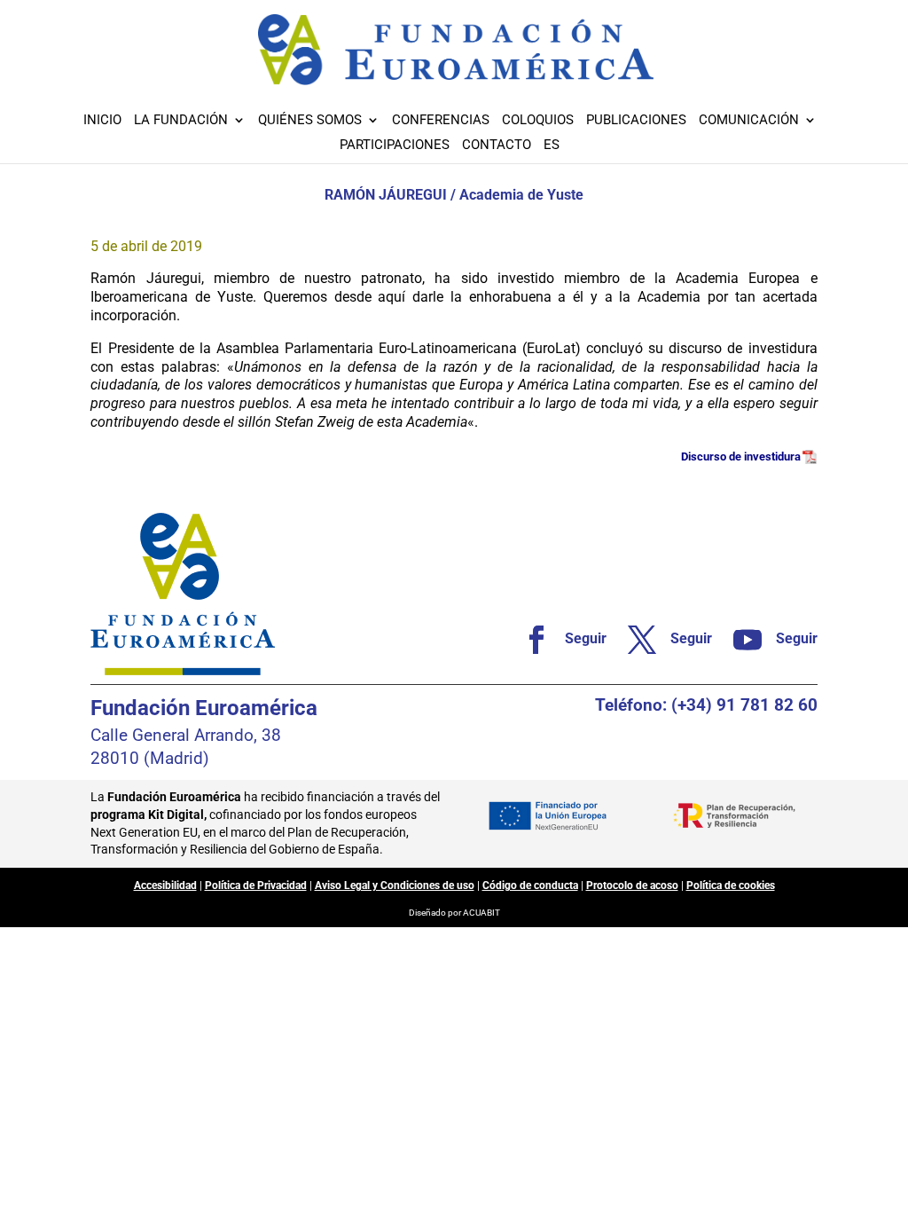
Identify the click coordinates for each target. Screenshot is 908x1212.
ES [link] (552, 145)
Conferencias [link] (440, 121)
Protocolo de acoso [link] (632, 885)
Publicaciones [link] (636, 121)
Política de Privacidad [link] (256, 885)
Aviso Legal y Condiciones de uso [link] (394, 885)
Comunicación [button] (749, 121)
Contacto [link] (496, 145)
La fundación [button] (181, 121)
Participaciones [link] (395, 145)
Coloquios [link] (538, 121)
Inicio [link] (102, 121)
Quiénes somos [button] (310, 121)
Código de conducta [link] (530, 885)
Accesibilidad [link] (165, 885)
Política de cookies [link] (730, 885)
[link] (557, 639)
